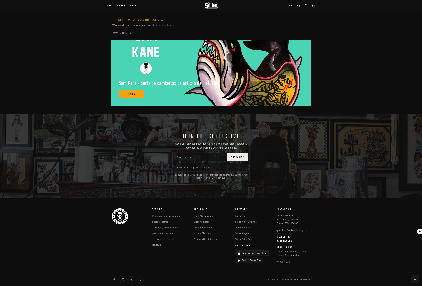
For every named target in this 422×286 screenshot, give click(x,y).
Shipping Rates (201, 221)
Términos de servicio (163, 239)
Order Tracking (284, 240)
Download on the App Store (254, 253)
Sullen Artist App (243, 239)
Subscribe (237, 157)
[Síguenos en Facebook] (114, 279)
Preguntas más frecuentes (166, 216)
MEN (109, 5)
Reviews (156, 244)
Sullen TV (240, 216)
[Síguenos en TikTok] (140, 279)
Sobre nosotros (160, 221)
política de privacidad (163, 233)
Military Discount (202, 233)
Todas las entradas (122, 33)
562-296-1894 (292, 223)
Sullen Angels (242, 233)
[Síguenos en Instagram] (123, 279)
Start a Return (283, 237)
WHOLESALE (283, 262)
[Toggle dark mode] (291, 5)
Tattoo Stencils (242, 227)
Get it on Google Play (251, 260)
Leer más (131, 94)
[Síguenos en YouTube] (132, 279)
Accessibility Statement (205, 239)
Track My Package (203, 216)
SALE (133, 5)
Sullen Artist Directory (246, 221)
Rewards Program (203, 227)
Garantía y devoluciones (165, 227)
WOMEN (121, 5)
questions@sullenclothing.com (292, 230)
